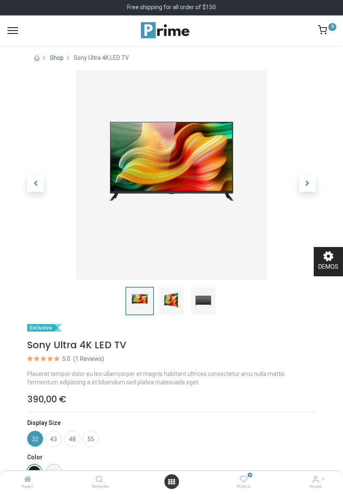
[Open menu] (171, 482)
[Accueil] (27, 479)
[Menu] (13, 30)
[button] (35, 183)
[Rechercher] (99, 479)
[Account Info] (316, 479)
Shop (57, 57)
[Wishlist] (244, 479)
